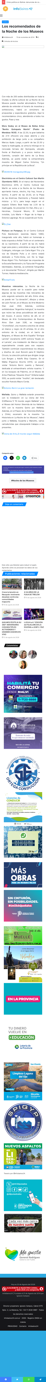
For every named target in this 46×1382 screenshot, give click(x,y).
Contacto (22, 1326)
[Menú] (1, 15)
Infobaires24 (33, 1326)
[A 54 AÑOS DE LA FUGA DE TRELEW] (34, 584)
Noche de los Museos (23, 480)
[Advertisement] (23, 1358)
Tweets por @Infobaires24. (14, 1173)
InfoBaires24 (8, 37)
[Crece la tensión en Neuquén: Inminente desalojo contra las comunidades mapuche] (12, 584)
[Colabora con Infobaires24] (23, 469)
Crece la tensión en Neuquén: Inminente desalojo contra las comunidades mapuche (11, 597)
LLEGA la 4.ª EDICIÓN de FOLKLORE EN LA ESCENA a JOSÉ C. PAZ (34, 624)
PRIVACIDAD (12, 1326)
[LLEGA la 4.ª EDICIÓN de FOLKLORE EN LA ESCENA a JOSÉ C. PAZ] (34, 614)
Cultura (5, 22)
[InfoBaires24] (23, 9)
